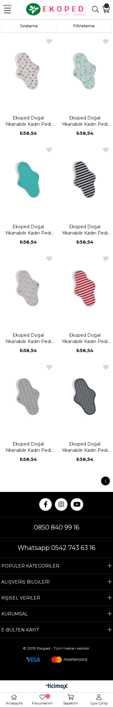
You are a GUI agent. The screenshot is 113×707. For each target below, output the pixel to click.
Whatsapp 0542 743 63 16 (56, 547)
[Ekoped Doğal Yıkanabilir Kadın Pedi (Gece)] (28, 70)
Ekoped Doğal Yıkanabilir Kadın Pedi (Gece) (28, 121)
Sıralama (29, 25)
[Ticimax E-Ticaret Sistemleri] (57, 686)
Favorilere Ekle (49, 41)
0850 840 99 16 (56, 527)
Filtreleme (84, 25)
